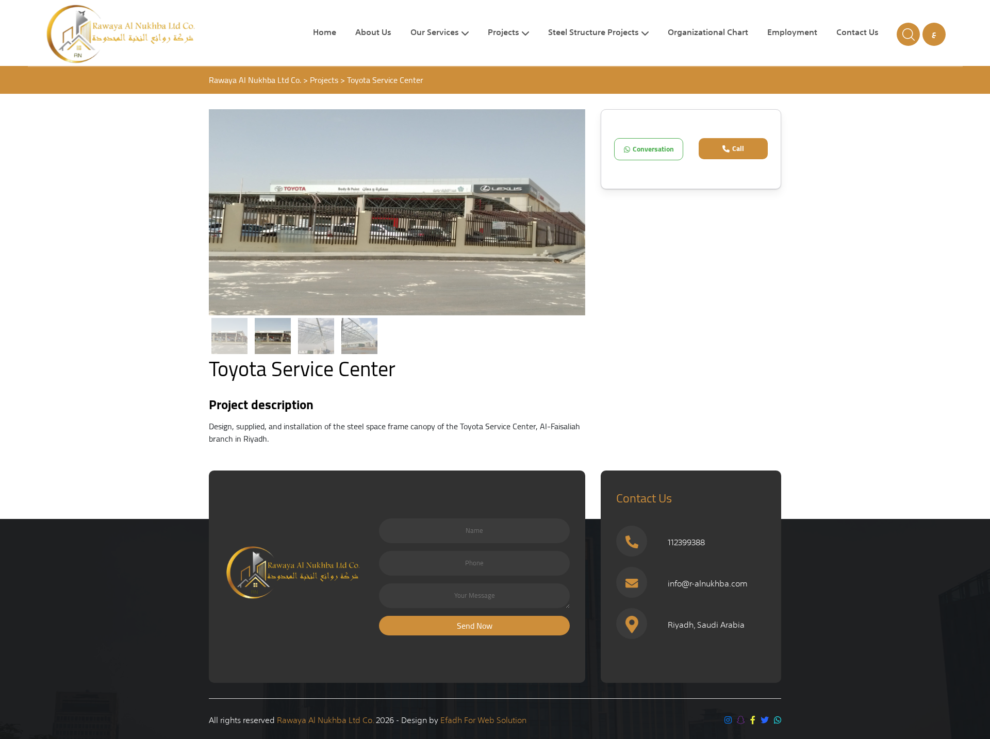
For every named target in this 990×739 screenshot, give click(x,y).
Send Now (474, 625)
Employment (792, 33)
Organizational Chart (708, 33)
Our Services (434, 33)
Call (738, 148)
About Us (373, 33)
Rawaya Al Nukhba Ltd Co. (326, 719)
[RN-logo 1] (142, 34)
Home (324, 33)
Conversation (653, 149)
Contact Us (857, 33)
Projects (503, 33)
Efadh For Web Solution (483, 719)
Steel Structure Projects (593, 33)
